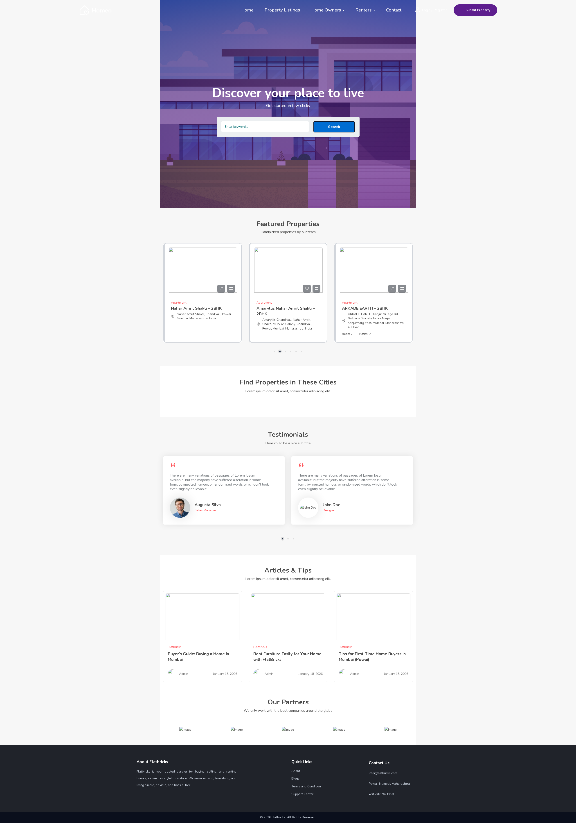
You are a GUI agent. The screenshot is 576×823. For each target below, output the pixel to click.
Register (440, 10)
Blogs (295, 778)
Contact (393, 10)
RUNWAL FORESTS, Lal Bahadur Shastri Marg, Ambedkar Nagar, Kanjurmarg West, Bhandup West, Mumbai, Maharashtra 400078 (372, 321)
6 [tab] (301, 351)
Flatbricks (175, 647)
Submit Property (478, 10)
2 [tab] (280, 351)
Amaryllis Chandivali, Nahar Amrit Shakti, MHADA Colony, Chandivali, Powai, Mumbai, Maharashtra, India (202, 324)
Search (334, 126)
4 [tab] (290, 351)
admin (183, 674)
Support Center (302, 794)
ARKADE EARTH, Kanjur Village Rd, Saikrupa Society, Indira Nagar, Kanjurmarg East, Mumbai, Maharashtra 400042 (290, 321)
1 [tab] (274, 351)
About (295, 771)
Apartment (178, 302)
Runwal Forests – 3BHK (364, 308)
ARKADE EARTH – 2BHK (279, 308)
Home (247, 10)
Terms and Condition (306, 786)
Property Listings (282, 10)
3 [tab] (285, 351)
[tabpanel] (202, 296)
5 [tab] (296, 351)
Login (426, 10)
